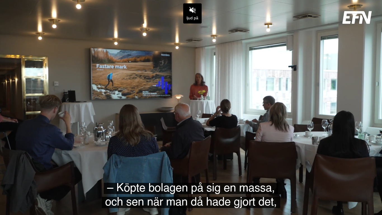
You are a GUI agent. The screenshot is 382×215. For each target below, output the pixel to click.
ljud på (192, 18)
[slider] (191, 197)
